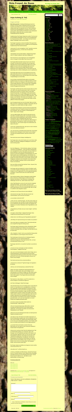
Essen (59, 124)
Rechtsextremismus (51, 138)
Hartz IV (57, 128)
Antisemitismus (56, 121)
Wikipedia (47, 49)
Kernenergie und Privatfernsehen (51, 56)
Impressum (55, 11)
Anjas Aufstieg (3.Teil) (14, 365)
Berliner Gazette (48, 153)
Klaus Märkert (48, 167)
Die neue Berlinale (49, 59)
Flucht (54, 125)
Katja (47, 116)
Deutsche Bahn (47, 124)
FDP (48, 125)
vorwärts (47, 188)
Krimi (47, 30)
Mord (58, 132)
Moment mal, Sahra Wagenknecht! (51, 73)
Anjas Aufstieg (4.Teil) (14, 364)
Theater (47, 38)
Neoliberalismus (47, 134)
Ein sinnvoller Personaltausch (51, 69)
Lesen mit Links (48, 169)
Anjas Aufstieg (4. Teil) (15, 14)
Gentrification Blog (49, 162)
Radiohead (56, 134)
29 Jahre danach (51, 94)
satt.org (47, 180)
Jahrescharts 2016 (54, 106)
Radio (47, 35)
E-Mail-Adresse (14, 396)
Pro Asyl (47, 176)
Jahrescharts (54, 130)
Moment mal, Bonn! (49, 47)
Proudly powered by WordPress (48, 408)
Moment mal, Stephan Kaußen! (51, 81)
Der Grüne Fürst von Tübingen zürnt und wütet (53, 74)
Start (16, 11)
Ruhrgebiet (51, 139)
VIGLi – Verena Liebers (50, 187)
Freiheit (47, 61)
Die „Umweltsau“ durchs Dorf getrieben (52, 60)
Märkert (49, 175)
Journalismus (19, 370)
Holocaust (47, 130)
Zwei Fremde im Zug (49, 88)
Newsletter (35, 11)
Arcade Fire (46, 123)
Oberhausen (53, 134)
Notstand (47, 58)
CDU (56, 123)
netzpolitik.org (48, 172)
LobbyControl (48, 170)
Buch (47, 20)
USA (51, 142)
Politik (47, 34)
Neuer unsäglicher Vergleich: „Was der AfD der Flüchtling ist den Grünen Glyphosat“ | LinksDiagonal (53, 103)
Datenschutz (49, 11)
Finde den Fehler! (49, 57)
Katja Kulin (48, 166)
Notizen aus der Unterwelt (50, 173)
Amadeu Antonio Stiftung (50, 152)
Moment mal (48, 32)
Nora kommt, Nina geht (55, 95)
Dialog (47, 21)
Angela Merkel (49, 121)
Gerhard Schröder (48, 127)
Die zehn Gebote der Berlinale (51, 86)
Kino (47, 29)
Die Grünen (52, 124)
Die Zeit (55, 124)
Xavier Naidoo (48, 77)
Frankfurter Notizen (49, 161)
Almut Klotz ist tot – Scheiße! (53, 108)
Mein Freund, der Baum (21, 3)
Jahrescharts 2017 (49, 87)
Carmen (47, 117)
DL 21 (47, 158)
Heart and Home (48, 89)
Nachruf (46, 133)
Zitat (47, 40)
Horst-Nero (48, 78)
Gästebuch (40, 11)
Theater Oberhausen (48, 141)
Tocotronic (47, 142)
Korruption (48, 132)
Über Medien (48, 186)
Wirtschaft (48, 39)
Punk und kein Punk (49, 48)
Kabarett (47, 28)
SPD (61, 139)
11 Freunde (48, 149)
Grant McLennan (57, 127)
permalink (27, 371)
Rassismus (48, 136)
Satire (28, 370)
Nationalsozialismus (53, 133)
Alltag (47, 19)
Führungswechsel (49, 55)
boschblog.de (48, 154)
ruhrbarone (48, 179)
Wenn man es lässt (49, 75)
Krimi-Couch (48, 168)
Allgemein (47, 18)
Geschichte (20, 11)
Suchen (60, 15)
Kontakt (31, 11)
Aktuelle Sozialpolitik (49, 150)
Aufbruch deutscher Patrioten (51, 72)
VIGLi (47, 111)
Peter (47, 175)
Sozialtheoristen (48, 181)
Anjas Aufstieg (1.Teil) (14, 368)
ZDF (58, 142)
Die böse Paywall (49, 53)
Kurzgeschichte (23, 370)
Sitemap (44, 11)
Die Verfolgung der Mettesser (51, 70)
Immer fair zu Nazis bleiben (50, 67)
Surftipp (47, 37)
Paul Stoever (16, 371)
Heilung (47, 54)
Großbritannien (48, 128)
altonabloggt (48, 151)
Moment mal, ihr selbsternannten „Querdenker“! (54, 46)
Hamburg (11, 371)
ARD (50, 123)
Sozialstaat (57, 139)
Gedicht (47, 26)
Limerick (54, 132)
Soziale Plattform (53, 177)
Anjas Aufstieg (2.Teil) (14, 366)
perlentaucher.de (49, 174)
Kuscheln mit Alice (49, 71)
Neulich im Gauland (49, 66)
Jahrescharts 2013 (54, 114)
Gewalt (53, 127)
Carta (47, 156)
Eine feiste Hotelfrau (33, 14)
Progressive (48, 177)
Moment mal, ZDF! (49, 50)
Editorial (47, 22)
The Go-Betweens (56, 141)
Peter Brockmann (21, 371)
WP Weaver (59, 408)
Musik (47, 33)
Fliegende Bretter (49, 160)
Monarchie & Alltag (49, 171)
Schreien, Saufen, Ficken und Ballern (52, 76)
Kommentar (13, 383)
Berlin (53, 123)
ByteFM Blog (48, 155)
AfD (46, 121)
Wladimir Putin (55, 142)
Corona (58, 123)
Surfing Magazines (49, 68)
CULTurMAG (48, 157)
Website (12, 399)
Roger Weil (24, 19)
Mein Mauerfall (54, 113)
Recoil (47, 178)
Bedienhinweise (26, 11)
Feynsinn (47, 159)
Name (12, 393)
